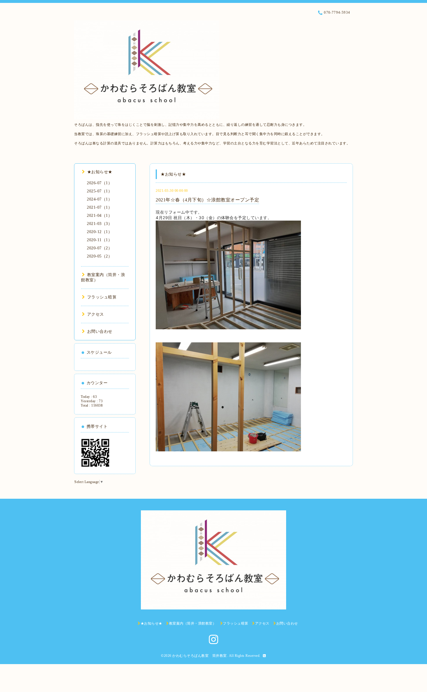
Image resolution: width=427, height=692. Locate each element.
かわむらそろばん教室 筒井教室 (199, 656)
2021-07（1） (99, 207)
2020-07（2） (99, 248)
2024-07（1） (99, 199)
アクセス (95, 314)
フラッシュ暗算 (101, 297)
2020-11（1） (99, 240)
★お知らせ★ (99, 172)
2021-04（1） (99, 215)
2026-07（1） (99, 183)
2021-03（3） (99, 223)
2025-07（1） (99, 191)
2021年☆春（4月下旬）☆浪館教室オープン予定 (207, 199)
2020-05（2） (99, 256)
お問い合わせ (99, 331)
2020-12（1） (99, 232)
